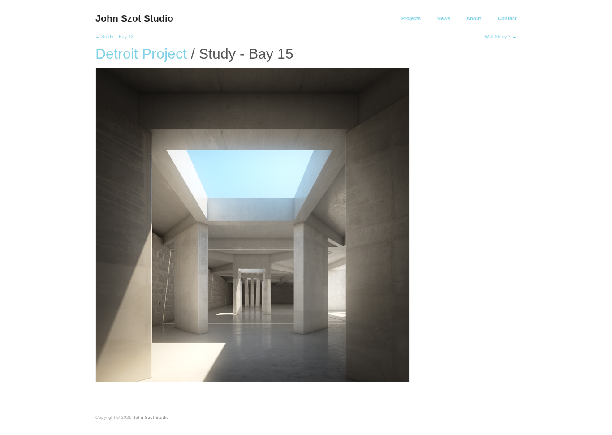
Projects (411, 18)
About (473, 18)
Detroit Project (141, 54)
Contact (507, 18)
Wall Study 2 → (501, 36)
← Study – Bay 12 (114, 36)
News (443, 18)
